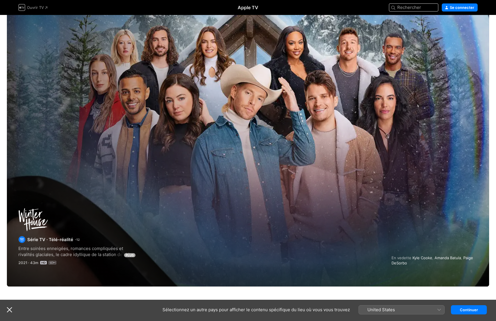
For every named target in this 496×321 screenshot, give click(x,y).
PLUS (130, 255)
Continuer (469, 309)
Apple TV (248, 7)
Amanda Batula (448, 257)
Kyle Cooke (422, 257)
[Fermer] (9, 309)
